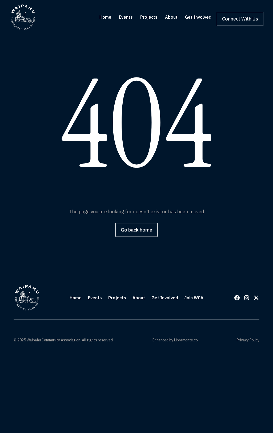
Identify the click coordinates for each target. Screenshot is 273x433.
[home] (23, 17)
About (139, 297)
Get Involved (164, 297)
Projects (117, 297)
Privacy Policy (248, 340)
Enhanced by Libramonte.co (175, 340)
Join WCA (193, 297)
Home (76, 297)
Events (95, 297)
